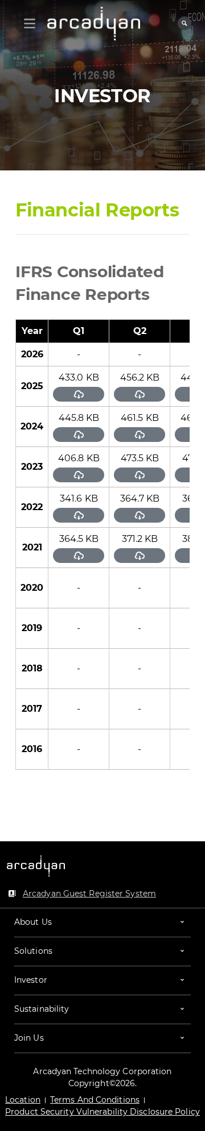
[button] (102, 922)
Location (22, 1100)
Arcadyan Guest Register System (89, 893)
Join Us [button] (29, 1038)
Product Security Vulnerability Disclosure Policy (102, 1112)
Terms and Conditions (95, 1100)
